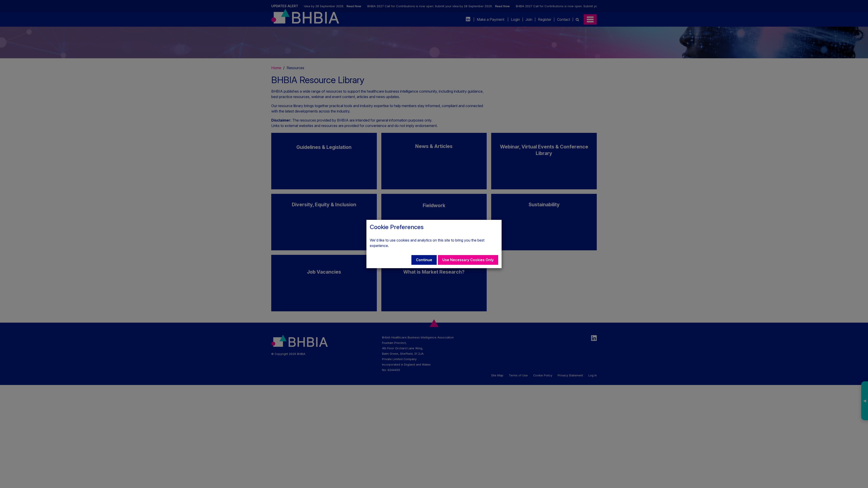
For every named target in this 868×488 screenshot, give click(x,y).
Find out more (401, 245)
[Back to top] (855, 475)
